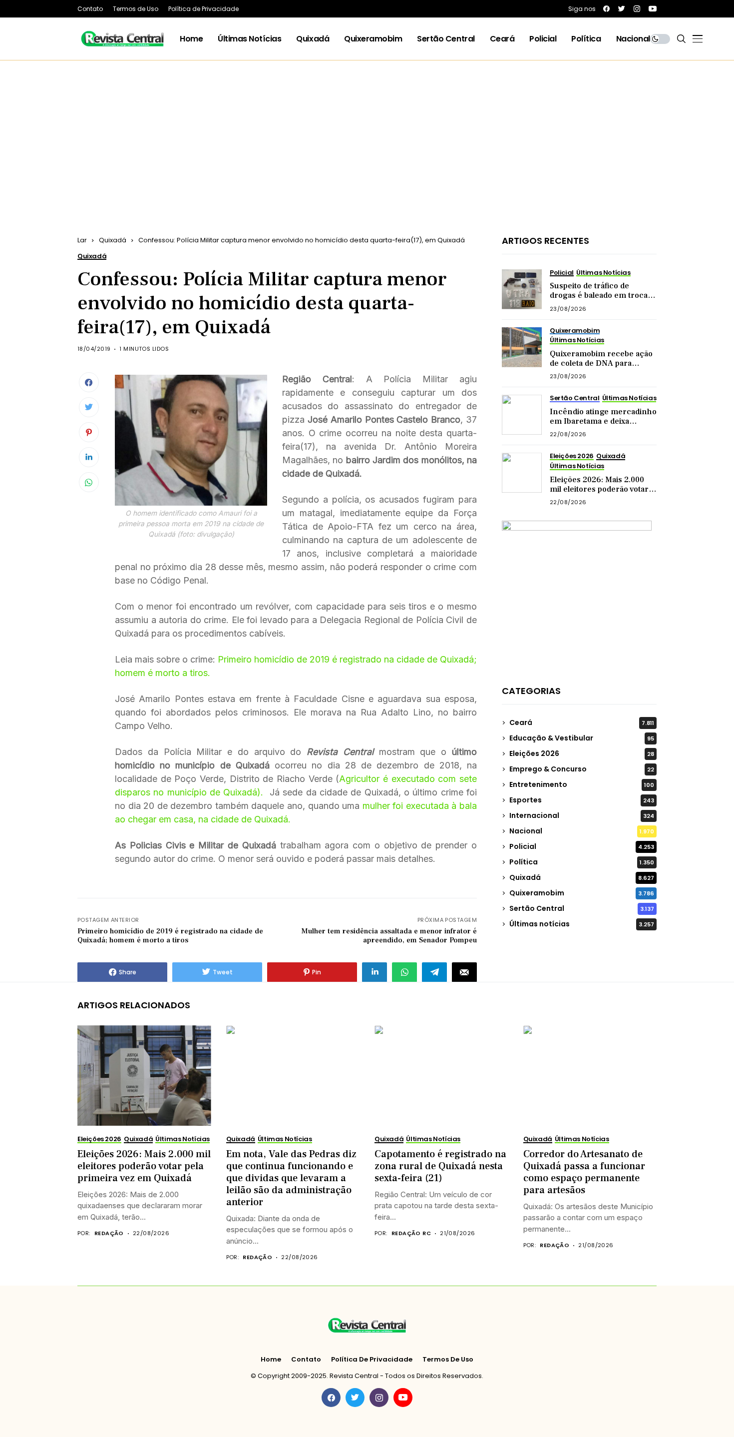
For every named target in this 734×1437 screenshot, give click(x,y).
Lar (82, 240)
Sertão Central (581, 908)
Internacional (581, 815)
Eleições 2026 (581, 753)
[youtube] (653, 8)
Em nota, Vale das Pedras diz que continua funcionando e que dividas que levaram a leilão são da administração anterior (291, 1178)
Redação (109, 1233)
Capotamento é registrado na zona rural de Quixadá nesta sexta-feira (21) (440, 1166)
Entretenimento (581, 784)
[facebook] (606, 8)
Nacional (581, 831)
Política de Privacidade (371, 1360)
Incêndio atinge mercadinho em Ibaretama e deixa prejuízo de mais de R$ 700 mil (603, 426)
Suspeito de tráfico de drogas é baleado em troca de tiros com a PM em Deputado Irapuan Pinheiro (601, 300)
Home (271, 1360)
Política (581, 862)
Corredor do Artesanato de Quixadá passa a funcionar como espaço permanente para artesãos (584, 1172)
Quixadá (112, 240)
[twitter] (621, 8)
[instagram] (637, 8)
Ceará (581, 722)
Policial (581, 846)
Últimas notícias (581, 924)
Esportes (581, 800)
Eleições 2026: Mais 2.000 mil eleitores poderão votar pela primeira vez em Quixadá (599, 494)
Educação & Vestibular (581, 738)
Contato (306, 1360)
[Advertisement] (367, 135)
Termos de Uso (447, 1360)
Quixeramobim (581, 893)
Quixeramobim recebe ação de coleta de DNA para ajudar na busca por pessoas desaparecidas (602, 368)
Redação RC (411, 1233)
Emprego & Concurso (581, 769)
